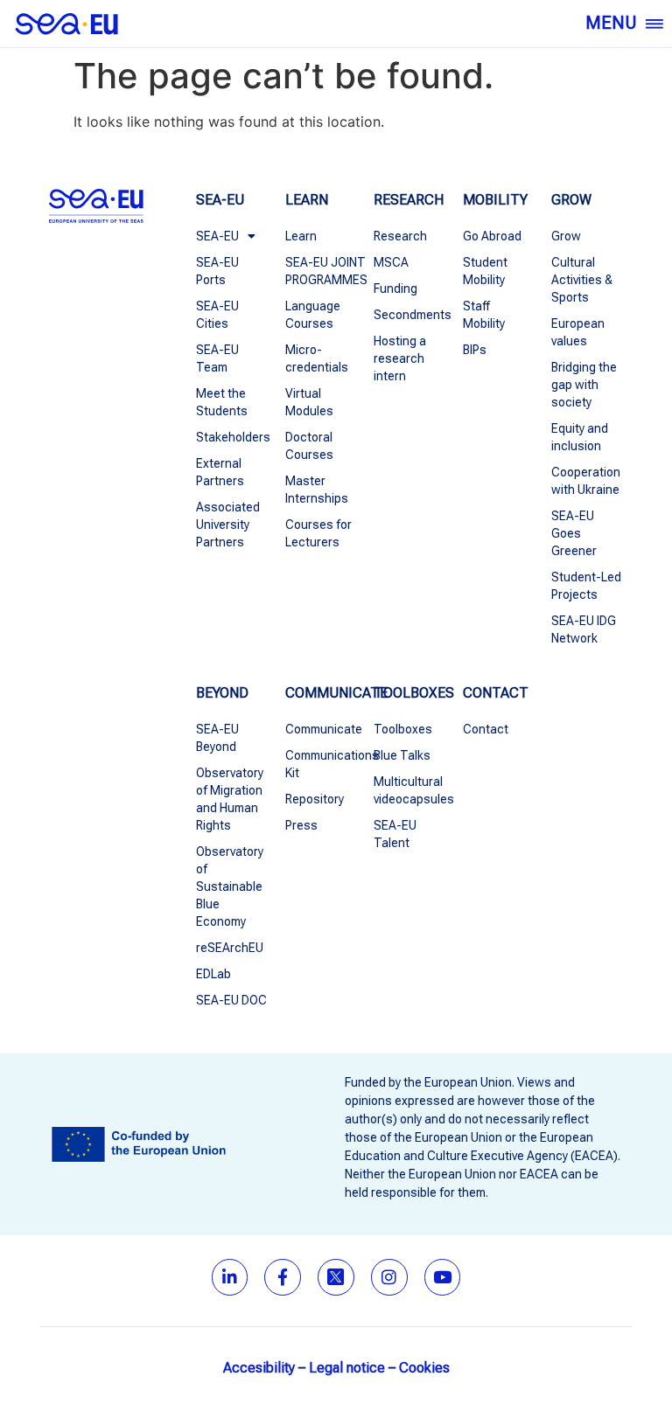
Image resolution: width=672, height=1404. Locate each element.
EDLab (213, 974)
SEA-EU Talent (395, 834)
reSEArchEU (229, 948)
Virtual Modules (309, 402)
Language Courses (312, 314)
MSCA (391, 262)
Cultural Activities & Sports (581, 279)
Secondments (409, 315)
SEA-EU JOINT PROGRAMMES (321, 271)
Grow (566, 236)
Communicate (321, 729)
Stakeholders (232, 437)
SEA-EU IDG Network (583, 629)
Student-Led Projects (586, 585)
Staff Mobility (484, 314)
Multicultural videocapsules (409, 790)
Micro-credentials (316, 358)
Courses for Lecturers (318, 533)
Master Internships (316, 489)
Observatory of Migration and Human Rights (229, 799)
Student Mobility (485, 271)
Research (400, 236)
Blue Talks (402, 755)
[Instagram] (389, 1277)
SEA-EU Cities (217, 314)
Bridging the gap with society (584, 384)
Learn (301, 236)
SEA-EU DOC (231, 1000)
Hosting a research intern (400, 358)
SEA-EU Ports (217, 271)
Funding (395, 288)
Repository (314, 799)
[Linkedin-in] (230, 1277)
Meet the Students (222, 402)
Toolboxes (403, 729)
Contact (485, 729)
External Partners (220, 472)
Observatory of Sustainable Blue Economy (229, 886)
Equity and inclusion (579, 437)
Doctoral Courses (309, 446)
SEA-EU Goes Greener (574, 533)
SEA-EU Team (217, 358)
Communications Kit (321, 764)
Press (301, 825)
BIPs (474, 350)
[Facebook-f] (282, 1277)
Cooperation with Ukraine (585, 481)
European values (578, 332)
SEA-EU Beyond (217, 738)
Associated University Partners (228, 524)
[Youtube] (442, 1277)
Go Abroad (492, 236)
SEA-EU (217, 236)
